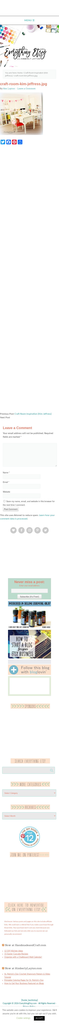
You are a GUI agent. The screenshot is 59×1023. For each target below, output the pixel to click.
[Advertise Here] (25, 912)
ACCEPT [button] (39, 1018)
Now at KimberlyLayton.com (23, 968)
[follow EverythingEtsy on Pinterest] (29, 857)
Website (6, 491)
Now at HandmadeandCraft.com (25, 945)
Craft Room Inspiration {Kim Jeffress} (33, 414)
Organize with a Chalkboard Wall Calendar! (23, 957)
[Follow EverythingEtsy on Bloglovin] (29, 674)
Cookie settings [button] (23, 1018)
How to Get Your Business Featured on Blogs (24, 984)
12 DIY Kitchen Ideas (13, 951)
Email (6, 482)
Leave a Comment (26, 88)
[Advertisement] (29, 280)
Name (6, 472)
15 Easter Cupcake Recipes (16, 954)
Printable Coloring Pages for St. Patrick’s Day (24, 980)
